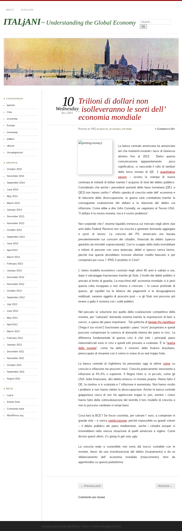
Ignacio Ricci (113, 526)
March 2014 (13, 203)
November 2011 (15, 358)
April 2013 (12, 250)
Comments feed (15, 408)
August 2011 (13, 378)
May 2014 (12, 196)
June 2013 (12, 243)
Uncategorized (15, 152)
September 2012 (16, 297)
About (10, 9)
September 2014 (16, 182)
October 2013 (14, 230)
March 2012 (13, 331)
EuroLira (27, 9)
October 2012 (14, 290)
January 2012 (14, 344)
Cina (9, 112)
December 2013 (15, 216)
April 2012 (12, 324)
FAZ (93, 128)
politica (10, 139)
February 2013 (15, 263)
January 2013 (14, 270)
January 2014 (14, 209)
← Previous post (91, 486)
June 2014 (12, 189)
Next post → (165, 486)
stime (166, 363)
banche (103, 128)
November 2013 (15, 223)
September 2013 (16, 236)
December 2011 (15, 351)
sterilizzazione (117, 420)
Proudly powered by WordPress (61, 526)
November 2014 (15, 176)
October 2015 (14, 169)
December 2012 (15, 277)
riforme (127, 128)
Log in (10, 395)
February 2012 (15, 338)
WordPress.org (15, 415)
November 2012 (15, 284)
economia (115, 128)
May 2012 (12, 317)
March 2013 (13, 257)
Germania (12, 132)
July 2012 (12, 304)
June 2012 (12, 311)
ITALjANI (22, 21)
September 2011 (15, 371)
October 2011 (14, 365)
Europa (11, 125)
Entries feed (13, 402)
